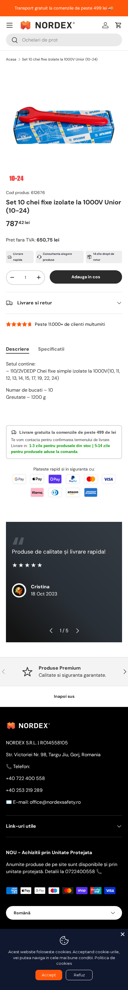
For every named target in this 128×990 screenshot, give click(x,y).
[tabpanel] (64, 380)
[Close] (123, 934)
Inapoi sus (64, 696)
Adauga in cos (85, 276)
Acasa (11, 59)
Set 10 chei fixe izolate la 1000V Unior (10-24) (59, 59)
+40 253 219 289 (24, 790)
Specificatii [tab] (51, 349)
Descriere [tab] (17, 349)
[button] (118, 25)
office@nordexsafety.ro (55, 802)
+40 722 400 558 (25, 778)
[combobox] (64, 40)
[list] (64, 125)
